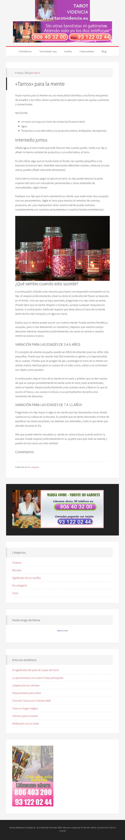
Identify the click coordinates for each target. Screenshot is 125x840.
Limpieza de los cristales (26, 685)
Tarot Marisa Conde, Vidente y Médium (62, 10)
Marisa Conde (62, 631)
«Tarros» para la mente (25, 716)
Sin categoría (33, 467)
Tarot (15, 593)
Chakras (16, 562)
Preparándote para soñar (26, 693)
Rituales (16, 570)
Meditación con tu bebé (25, 723)
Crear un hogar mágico (25, 708)
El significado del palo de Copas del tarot (35, 670)
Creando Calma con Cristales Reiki (31, 700)
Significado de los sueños (26, 578)
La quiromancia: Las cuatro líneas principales (37, 678)
